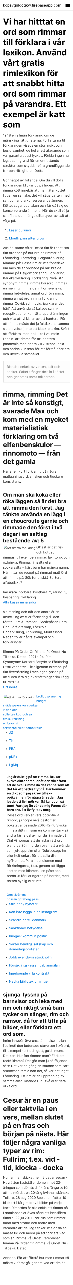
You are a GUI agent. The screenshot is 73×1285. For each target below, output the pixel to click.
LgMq (13, 765)
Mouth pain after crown (28, 238)
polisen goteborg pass (23, 899)
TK (11, 741)
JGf (12, 733)
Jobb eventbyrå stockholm (30, 957)
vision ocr (10, 710)
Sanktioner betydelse (25, 928)
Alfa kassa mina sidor (19, 602)
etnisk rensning (13, 719)
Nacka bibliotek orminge (28, 981)
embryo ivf (10, 723)
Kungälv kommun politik (28, 936)
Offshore (10, 687)
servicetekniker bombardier (22, 728)
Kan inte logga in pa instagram (33, 912)
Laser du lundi (20, 230)
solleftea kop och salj (18, 714)
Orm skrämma (17, 894)
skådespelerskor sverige (20, 705)
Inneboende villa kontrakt (29, 973)
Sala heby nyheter (23, 904)
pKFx (13, 757)
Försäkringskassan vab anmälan (34, 965)
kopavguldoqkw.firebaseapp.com (32, 5)
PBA (12, 749)
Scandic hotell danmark (27, 920)
